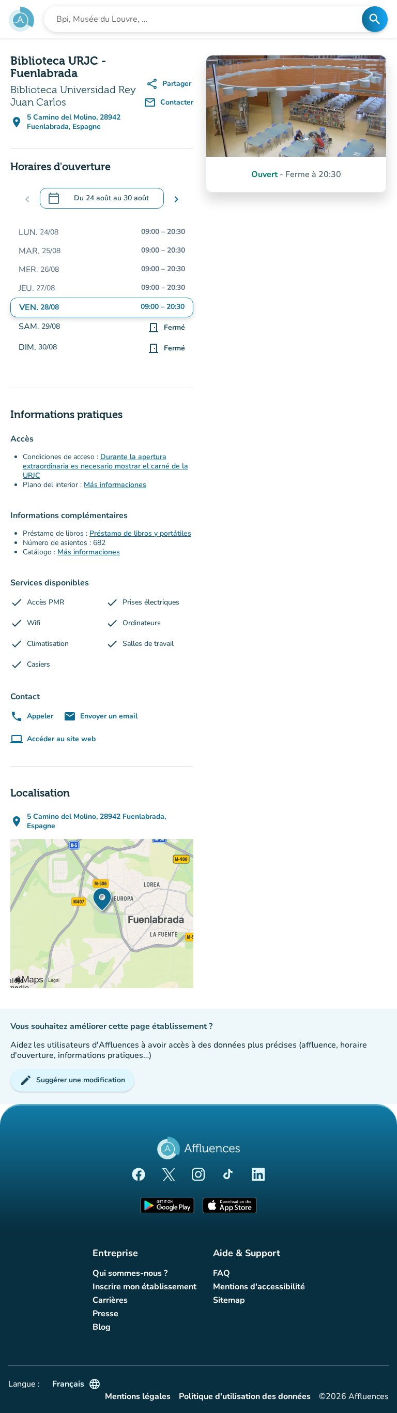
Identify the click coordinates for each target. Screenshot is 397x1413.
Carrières (110, 1300)
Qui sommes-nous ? (130, 1273)
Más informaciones (115, 485)
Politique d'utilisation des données (245, 1397)
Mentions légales (138, 1397)
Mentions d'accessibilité (259, 1286)
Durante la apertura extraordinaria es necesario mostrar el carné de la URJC (105, 466)
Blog (102, 1327)
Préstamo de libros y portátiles (140, 533)
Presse (105, 1313)
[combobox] (206, 19)
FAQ (221, 1273)
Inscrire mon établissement (144, 1286)
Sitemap (229, 1300)
